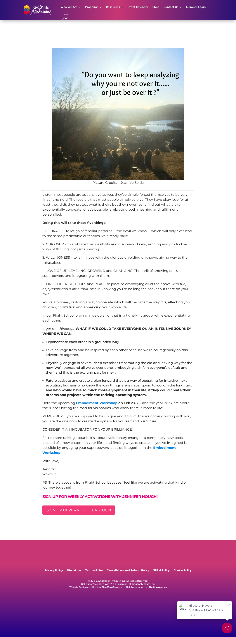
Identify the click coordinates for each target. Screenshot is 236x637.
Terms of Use (94, 570)
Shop (155, 7)
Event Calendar (138, 7)
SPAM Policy (161, 570)
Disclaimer (74, 570)
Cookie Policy (183, 570)
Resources (113, 7)
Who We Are (68, 7)
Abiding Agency (158, 587)
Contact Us (171, 7)
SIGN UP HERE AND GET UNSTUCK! (78, 510)
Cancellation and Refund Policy (128, 570)
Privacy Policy (53, 570)
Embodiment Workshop (96, 403)
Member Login (196, 7)
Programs (91, 7)
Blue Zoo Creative (111, 587)
